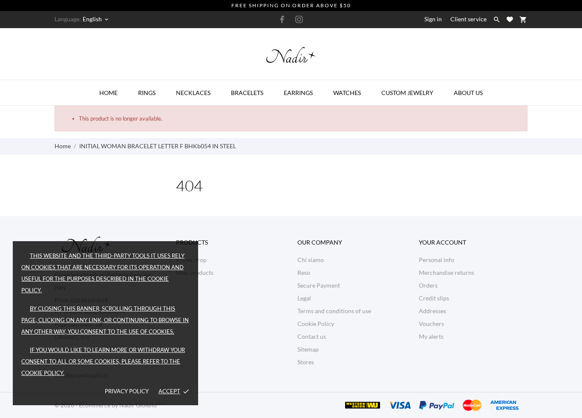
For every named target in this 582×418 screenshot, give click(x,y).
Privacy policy (127, 391)
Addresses (432, 310)
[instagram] (299, 19)
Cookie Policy (315, 323)
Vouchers (431, 323)
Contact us (311, 336)
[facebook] (282, 19)
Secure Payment (318, 285)
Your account (442, 242)
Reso (303, 272)
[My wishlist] (510, 19)
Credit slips (434, 298)
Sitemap (308, 349)
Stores (305, 362)
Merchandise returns (446, 272)
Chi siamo (310, 259)
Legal (304, 298)
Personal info (436, 259)
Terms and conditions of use (334, 310)
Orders (428, 285)
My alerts (431, 336)
